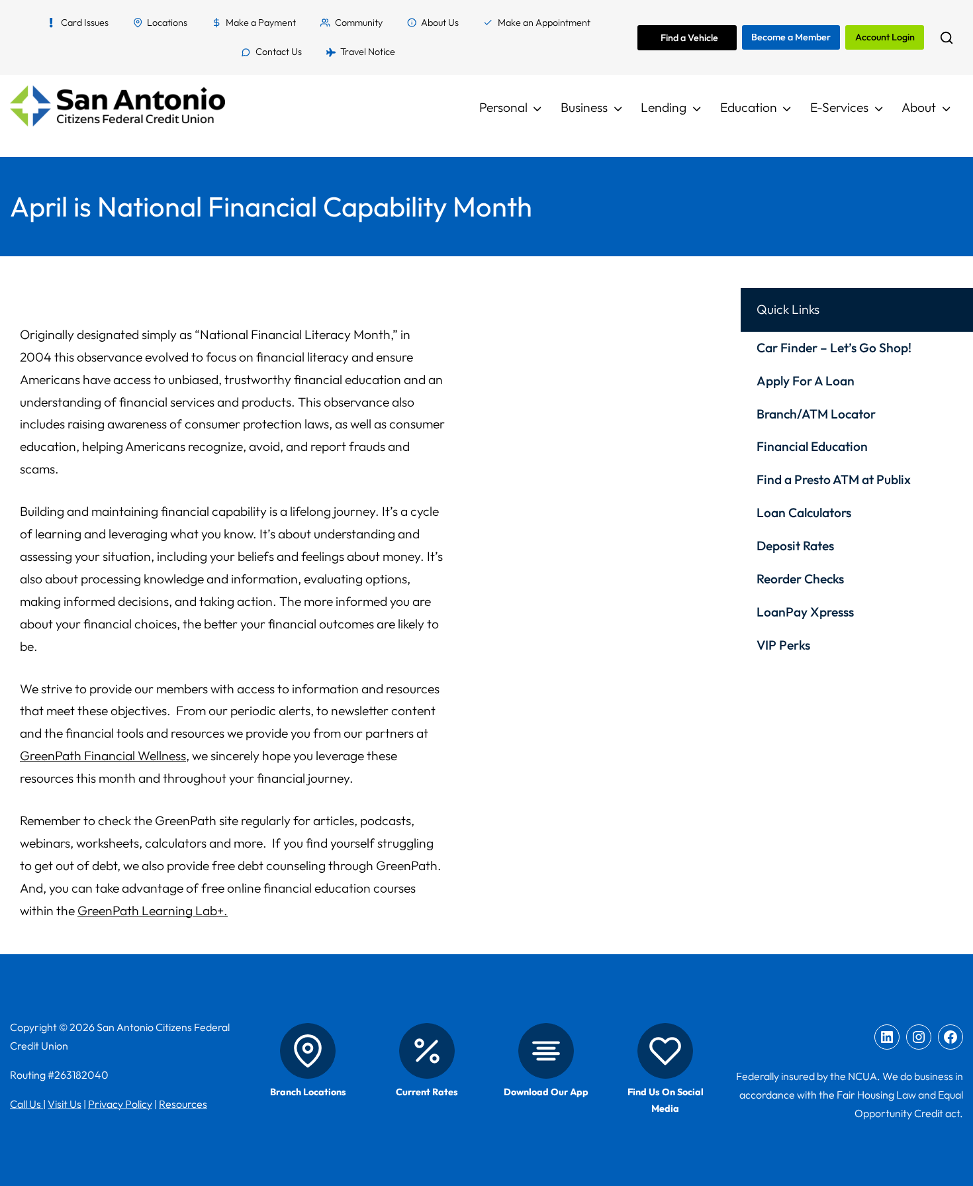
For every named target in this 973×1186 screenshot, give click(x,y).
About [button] (919, 107)
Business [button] (584, 107)
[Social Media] (665, 1051)
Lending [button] (663, 107)
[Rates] (427, 1051)
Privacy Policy (120, 1104)
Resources (183, 1104)
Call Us (26, 1104)
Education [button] (748, 107)
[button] (946, 37)
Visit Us (64, 1104)
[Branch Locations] (308, 1051)
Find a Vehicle (689, 38)
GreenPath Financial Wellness (103, 756)
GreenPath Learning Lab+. (152, 910)
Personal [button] (503, 107)
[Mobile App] (546, 1051)
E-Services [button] (839, 107)
